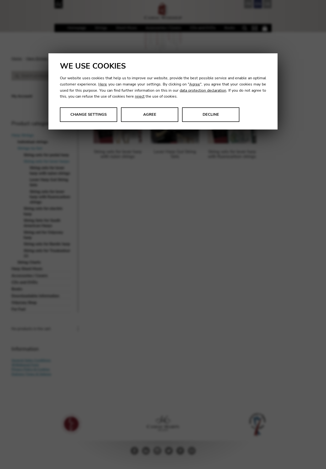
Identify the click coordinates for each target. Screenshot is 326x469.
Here (102, 84)
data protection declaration (203, 90)
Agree (194, 84)
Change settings (88, 114)
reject (140, 96)
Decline (211, 114)
